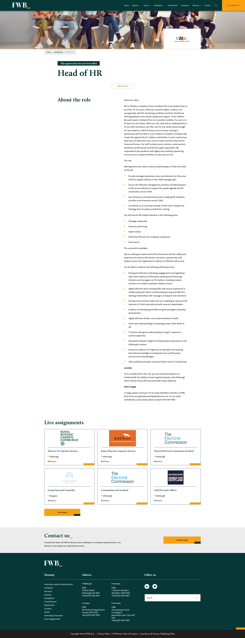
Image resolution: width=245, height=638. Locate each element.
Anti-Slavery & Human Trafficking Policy (157, 634)
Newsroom (185, 5)
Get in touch (182, 540)
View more (62, 512)
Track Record (172, 5)
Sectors (146, 5)
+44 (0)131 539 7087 (91, 595)
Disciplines (158, 5)
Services (135, 5)
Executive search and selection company (58, 586)
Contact (208, 5)
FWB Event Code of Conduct (125, 634)
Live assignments (232, 5)
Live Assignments (52, 619)
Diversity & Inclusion (53, 615)
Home (126, 5)
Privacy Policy (104, 634)
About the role (122, 86)
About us (196, 5)
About (47, 612)
